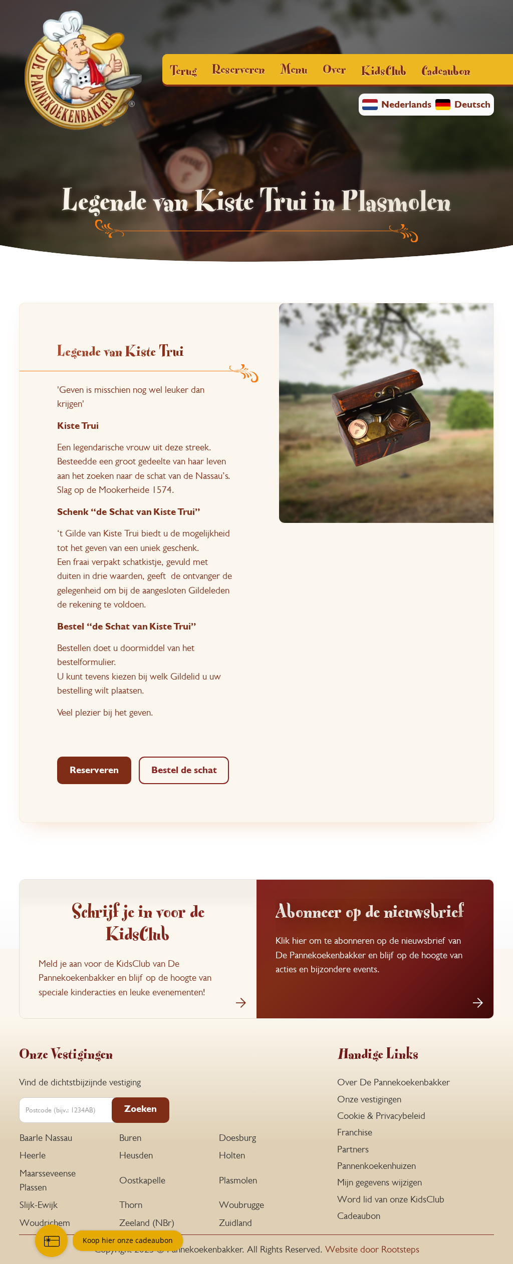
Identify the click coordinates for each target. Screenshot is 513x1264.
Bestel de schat (184, 770)
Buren (130, 1137)
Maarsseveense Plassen (48, 1180)
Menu (293, 68)
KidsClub (383, 70)
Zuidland (235, 1222)
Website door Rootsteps (372, 1249)
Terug (183, 70)
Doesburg (237, 1137)
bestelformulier (85, 662)
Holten (232, 1155)
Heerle (33, 1155)
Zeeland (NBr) (146, 1222)
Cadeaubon (445, 70)
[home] (83, 72)
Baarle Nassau (46, 1137)
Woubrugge (241, 1204)
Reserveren (94, 770)
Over (334, 68)
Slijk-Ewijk (39, 1204)
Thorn (130, 1204)
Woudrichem (45, 1222)
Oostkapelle (142, 1180)
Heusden (136, 1155)
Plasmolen (238, 1180)
